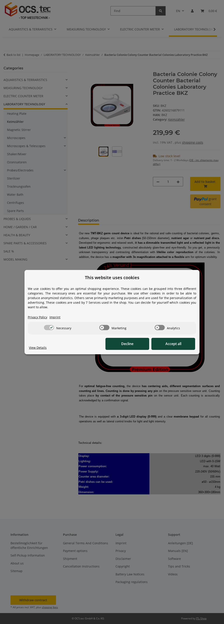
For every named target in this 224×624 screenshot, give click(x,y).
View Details (38, 347)
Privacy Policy (37, 317)
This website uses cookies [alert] (112, 277)
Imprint (54, 317)
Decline (127, 343)
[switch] (49, 327)
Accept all (173, 343)
